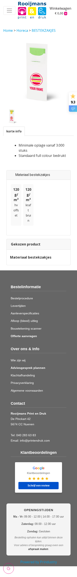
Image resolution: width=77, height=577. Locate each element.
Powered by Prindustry (38, 562)
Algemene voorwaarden (27, 390)
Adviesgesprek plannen (28, 368)
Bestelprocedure (22, 298)
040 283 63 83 (26, 435)
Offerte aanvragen (24, 336)
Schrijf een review (38, 485)
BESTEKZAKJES (44, 30)
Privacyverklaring (22, 383)
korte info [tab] (14, 131)
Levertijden (18, 305)
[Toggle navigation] (9, 10)
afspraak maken (38, 549)
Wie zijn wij (18, 360)
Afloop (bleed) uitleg (24, 321)
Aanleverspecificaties (25, 313)
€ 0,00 (60, 13)
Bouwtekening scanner (26, 328)
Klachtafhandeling (23, 375)
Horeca (22, 30)
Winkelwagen (58, 8)
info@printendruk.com (35, 440)
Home (8, 30)
